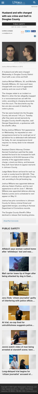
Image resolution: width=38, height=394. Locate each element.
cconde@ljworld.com (7, 33)
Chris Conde (7, 31)
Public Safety (19, 24)
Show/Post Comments (11, 221)
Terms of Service (31, 391)
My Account (34, 6)
